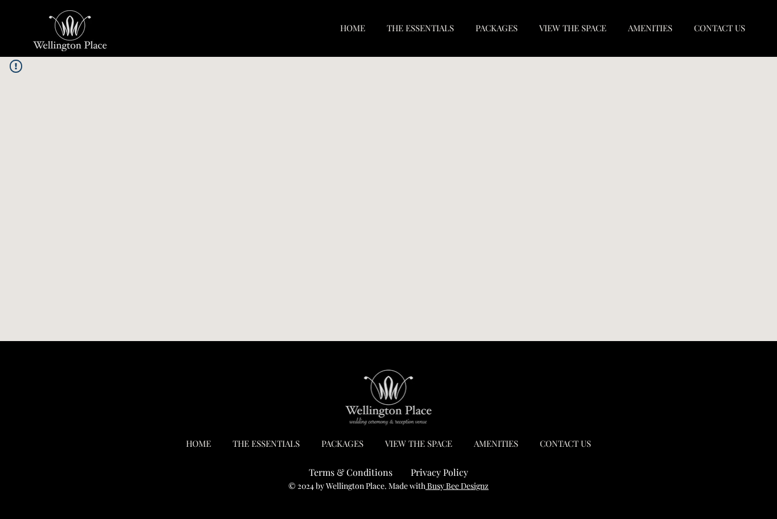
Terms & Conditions (350, 472)
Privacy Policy (439, 472)
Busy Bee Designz (457, 485)
